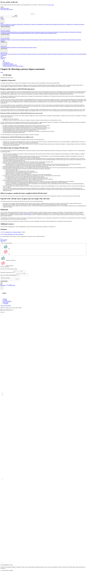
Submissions (9, 47)
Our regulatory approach (31, 54)
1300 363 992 (8, 305)
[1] (24, 101)
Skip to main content (5, 8)
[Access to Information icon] (11, 296)
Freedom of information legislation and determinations (66, 32)
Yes (9, 248)
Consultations (3, 47)
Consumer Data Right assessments (74, 39)
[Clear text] (13, 16)
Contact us (11, 9)
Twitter (8, 285)
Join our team (6, 9)
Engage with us (4, 42)
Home (2, 17)
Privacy (2, 19)
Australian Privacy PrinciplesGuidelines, (13, 232)
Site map (5, 298)
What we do (3, 54)
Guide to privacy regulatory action (10, 64)
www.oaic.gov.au (27, 213)
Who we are (8, 54)
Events (18, 47)
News (2, 9)
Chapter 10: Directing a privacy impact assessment (13, 66)
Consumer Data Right (5, 34)
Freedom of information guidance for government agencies (43, 32)
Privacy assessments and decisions (77, 24)
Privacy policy (6, 302)
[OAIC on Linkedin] (3, 395)
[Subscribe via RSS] (44, 562)
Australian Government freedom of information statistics (45, 33)
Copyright (5, 300)
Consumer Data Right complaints (18, 39)
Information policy (61, 54)
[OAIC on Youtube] (3, 394)
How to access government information (23, 32)
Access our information (21, 54)
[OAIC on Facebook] (3, 314)
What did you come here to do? (7, 272)
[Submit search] (16, 16)
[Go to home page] (4, 61)
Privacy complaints (12, 24)
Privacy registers (4, 25)
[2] (6, 102)
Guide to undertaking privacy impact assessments (13, 234)
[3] (42, 159)
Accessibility (5, 303)
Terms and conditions (7, 301)
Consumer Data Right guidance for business (34, 39)
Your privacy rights (4, 24)
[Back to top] (2, 287)
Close (2, 7)
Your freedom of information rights (8, 32)
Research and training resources (30, 47)
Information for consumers (6, 39)
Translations (14, 47)
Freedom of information (5, 26)
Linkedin (13, 285)
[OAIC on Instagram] (44, 479)
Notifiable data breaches (58, 24)
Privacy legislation (66, 24)
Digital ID (3, 40)
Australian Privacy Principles (22, 24)
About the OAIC (4, 48)
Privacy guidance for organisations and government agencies (40, 24)
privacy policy (51, 4)
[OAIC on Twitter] (41, 393)
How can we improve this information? (8, 275)
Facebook (3, 285)
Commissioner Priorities (52, 54)
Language (4, 309)
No (9, 254)
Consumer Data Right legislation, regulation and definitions (55, 39)
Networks (22, 47)
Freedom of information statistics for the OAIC (24, 33)
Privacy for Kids (10, 25)
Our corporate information (41, 54)
